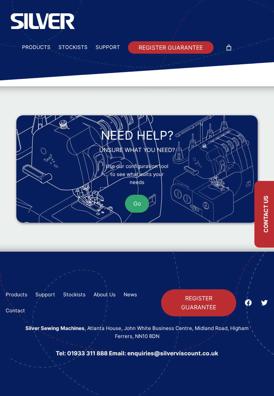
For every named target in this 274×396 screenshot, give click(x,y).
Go (137, 203)
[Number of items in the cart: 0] (229, 47)
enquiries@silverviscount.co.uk (172, 353)
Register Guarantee (171, 47)
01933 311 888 (87, 353)
